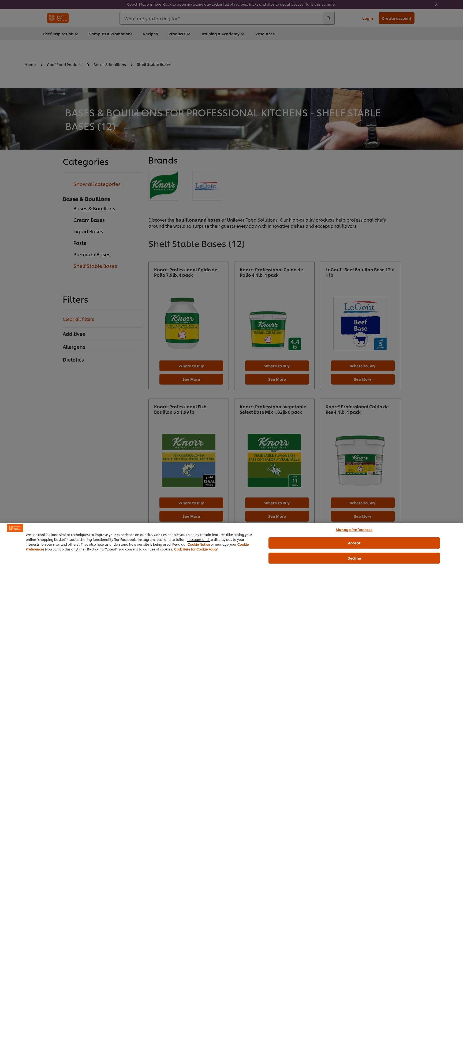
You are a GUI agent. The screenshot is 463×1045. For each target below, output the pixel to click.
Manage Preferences (354, 529)
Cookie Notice (199, 544)
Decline (354, 558)
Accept (354, 542)
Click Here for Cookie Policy (196, 549)
